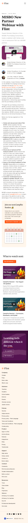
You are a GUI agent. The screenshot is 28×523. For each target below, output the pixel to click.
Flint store (4, 476)
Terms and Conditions (7, 421)
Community (5, 466)
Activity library (5, 434)
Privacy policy (5, 416)
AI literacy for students (8, 495)
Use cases (4, 506)
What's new (5, 383)
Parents (4, 399)
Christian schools (6, 402)
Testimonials (5, 447)
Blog (3, 488)
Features (4, 436)
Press (3, 377)
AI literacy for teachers (8, 498)
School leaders (5, 394)
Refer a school (5, 474)
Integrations (5, 439)
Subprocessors (6, 413)
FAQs (3, 442)
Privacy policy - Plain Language (10, 418)
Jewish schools (6, 404)
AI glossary (5, 490)
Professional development (8, 503)
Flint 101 (4, 501)
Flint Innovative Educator (8, 469)
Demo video (5, 380)
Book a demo (5, 461)
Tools (3, 483)
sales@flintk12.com (15, 194)
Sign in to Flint (5, 431)
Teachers (4, 389)
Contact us (5, 458)
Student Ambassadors (7, 471)
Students (4, 391)
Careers (4, 375)
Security (4, 410)
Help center (5, 453)
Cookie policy (5, 426)
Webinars (4, 493)
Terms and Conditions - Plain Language (12, 423)
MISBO (14, 87)
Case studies (5, 485)
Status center (5, 456)
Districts (4, 397)
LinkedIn (10, 66)
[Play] (14, 52)
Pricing (3, 444)
